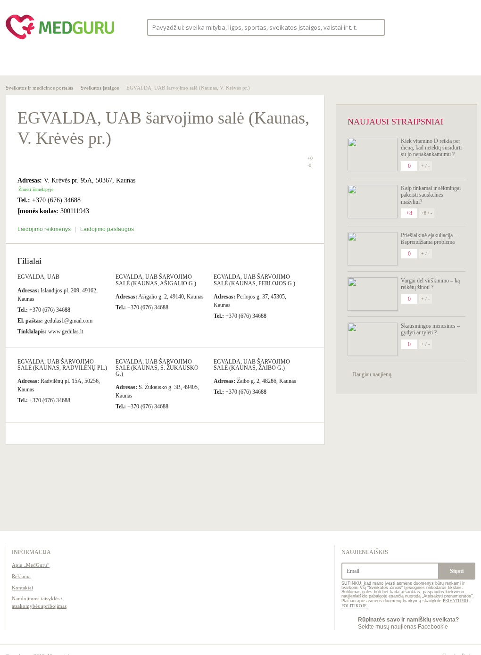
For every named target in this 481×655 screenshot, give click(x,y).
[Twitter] (448, 27)
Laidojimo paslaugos (107, 229)
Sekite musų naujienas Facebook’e (408, 623)
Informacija (31, 552)
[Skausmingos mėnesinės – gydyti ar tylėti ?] (373, 339)
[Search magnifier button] (374, 26)
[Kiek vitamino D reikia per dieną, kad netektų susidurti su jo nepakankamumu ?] (373, 154)
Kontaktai (22, 587)
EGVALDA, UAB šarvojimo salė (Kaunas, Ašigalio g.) (156, 280)
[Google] (466, 27)
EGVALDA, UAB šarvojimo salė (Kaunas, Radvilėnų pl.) (62, 364)
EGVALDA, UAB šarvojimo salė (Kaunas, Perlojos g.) (254, 280)
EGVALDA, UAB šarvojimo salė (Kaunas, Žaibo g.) (252, 364)
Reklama (21, 576)
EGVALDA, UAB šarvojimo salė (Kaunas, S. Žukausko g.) (157, 367)
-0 (309, 165)
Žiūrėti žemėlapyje (35, 189)
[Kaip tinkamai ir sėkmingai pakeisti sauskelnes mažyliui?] (373, 201)
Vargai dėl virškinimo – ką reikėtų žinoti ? (430, 283)
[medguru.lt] (60, 39)
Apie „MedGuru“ (31, 565)
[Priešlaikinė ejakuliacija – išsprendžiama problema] (373, 248)
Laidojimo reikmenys (44, 229)
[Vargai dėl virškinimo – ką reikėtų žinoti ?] (373, 294)
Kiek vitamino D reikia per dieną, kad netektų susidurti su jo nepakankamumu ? (431, 148)
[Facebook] (430, 27)
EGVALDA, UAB (38, 277)
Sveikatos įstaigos (100, 88)
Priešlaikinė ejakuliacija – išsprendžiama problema (429, 238)
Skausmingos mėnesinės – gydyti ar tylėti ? (430, 329)
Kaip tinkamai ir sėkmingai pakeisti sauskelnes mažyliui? (431, 195)
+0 (310, 158)
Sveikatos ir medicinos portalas (39, 88)
